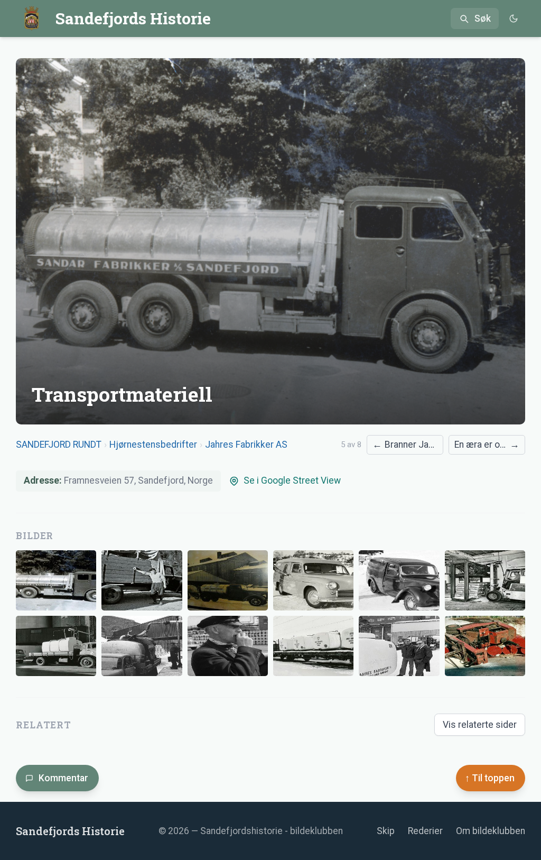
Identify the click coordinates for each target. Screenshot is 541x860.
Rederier (425, 831)
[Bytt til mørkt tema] (513, 19)
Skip (386, 831)
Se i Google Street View (292, 480)
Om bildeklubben (490, 831)
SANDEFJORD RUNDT (58, 444)
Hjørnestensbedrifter (153, 444)
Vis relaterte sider (480, 724)
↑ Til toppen (490, 778)
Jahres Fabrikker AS (246, 444)
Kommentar (63, 778)
